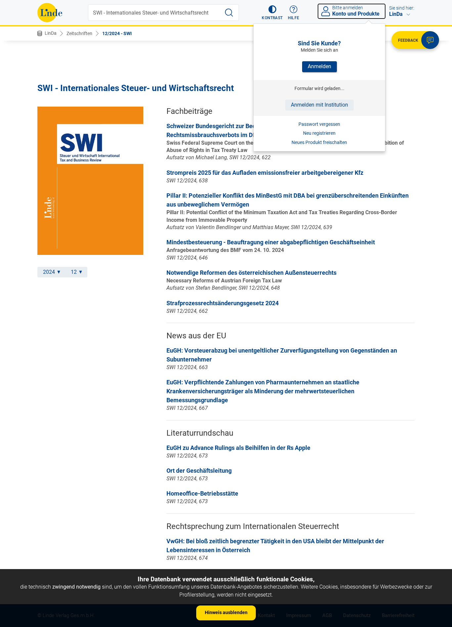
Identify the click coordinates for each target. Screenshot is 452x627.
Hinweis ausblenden (226, 612)
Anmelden (319, 66)
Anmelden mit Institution (319, 105)
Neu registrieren (319, 133)
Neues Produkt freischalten (319, 142)
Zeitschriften (79, 33)
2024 (49, 272)
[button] (272, 12)
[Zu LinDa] (49, 12)
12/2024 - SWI (117, 33)
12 (74, 272)
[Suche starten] (229, 13)
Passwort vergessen (319, 124)
